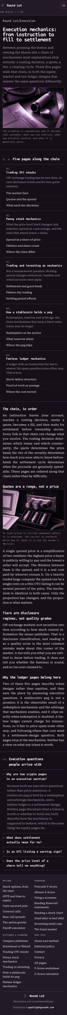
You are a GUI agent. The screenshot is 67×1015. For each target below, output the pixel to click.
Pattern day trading (19, 292)
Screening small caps (48, 923)
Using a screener (45, 897)
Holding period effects (21, 298)
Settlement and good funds (24, 286)
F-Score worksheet (46, 968)
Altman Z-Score (44, 892)
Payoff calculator (14, 928)
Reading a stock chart (48, 912)
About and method (46, 940)
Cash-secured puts (15, 905)
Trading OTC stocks (21, 172)
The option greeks (14, 922)
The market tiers (17, 193)
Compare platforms (15, 940)
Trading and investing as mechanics (34, 265)
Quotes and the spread (21, 199)
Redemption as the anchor (23, 332)
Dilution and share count (22, 245)
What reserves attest (20, 339)
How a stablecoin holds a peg (29, 312)
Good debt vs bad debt (49, 918)
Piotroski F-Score (45, 886)
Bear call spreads (14, 916)
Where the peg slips (19, 345)
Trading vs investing (16, 967)
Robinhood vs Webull (16, 946)
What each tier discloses (22, 205)
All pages (40, 962)
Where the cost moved (21, 391)
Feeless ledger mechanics (26, 358)
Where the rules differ (20, 251)
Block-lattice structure (21, 379)
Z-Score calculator (46, 974)
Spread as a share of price (23, 239)
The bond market (45, 929)
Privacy (39, 957)
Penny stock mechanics (23, 219)
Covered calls (12, 911)
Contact (39, 951)
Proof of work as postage (23, 385)
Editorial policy (44, 946)
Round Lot (14, 5)
